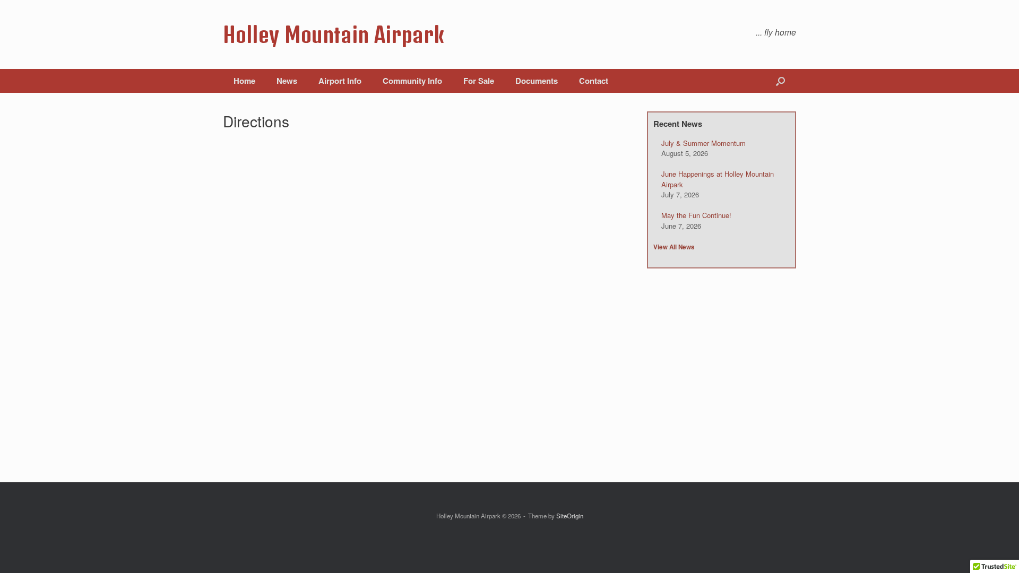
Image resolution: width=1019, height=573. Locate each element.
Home (244, 80)
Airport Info (339, 80)
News (287, 80)
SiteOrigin (569, 515)
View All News (674, 246)
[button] (780, 81)
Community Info (412, 80)
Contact (593, 80)
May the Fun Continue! (696, 215)
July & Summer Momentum (703, 143)
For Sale (478, 80)
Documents (536, 80)
